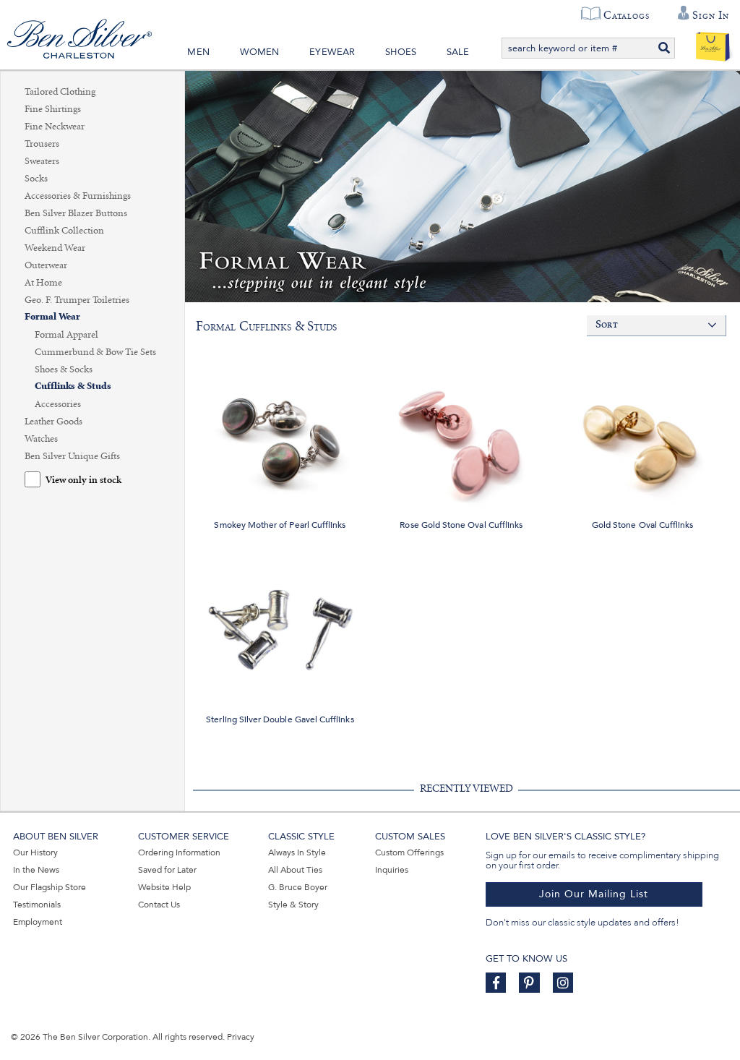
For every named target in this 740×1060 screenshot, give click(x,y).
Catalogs (626, 15)
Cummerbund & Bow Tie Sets (95, 352)
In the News (36, 870)
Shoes (400, 52)
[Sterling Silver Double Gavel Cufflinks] (280, 626)
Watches (41, 439)
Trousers (42, 144)
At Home (43, 283)
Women (260, 52)
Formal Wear (52, 317)
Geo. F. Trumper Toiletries (77, 300)
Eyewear (332, 52)
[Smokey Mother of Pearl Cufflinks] (280, 430)
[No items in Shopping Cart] (713, 43)
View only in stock (83, 480)
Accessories (58, 404)
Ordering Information (179, 852)
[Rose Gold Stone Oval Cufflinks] (461, 430)
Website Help (164, 887)
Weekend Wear (55, 248)
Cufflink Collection (64, 231)
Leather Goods (53, 421)
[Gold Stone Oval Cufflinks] (643, 430)
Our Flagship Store (49, 887)
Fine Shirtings (53, 109)
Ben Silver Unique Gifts (72, 456)
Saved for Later (167, 870)
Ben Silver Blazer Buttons (76, 213)
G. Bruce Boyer (297, 887)
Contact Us (159, 904)
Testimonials (37, 904)
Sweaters (42, 161)
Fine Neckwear (55, 126)
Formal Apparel (66, 335)
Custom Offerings (409, 852)
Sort (606, 325)
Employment (37, 922)
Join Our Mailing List (593, 894)
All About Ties (295, 870)
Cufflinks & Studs (73, 386)
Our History (35, 852)
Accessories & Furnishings (78, 196)
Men (198, 52)
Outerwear (46, 265)
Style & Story (293, 904)
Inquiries (391, 870)
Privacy (240, 1037)
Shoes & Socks (63, 369)
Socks (36, 179)
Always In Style (297, 852)
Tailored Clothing (60, 92)
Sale (458, 52)
